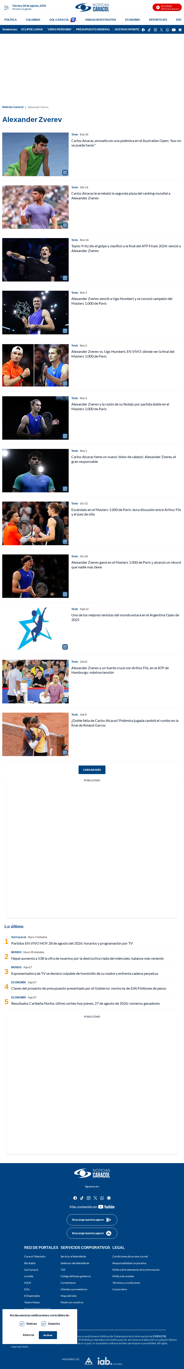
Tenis (74, 134)
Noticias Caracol (12, 107)
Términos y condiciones (126, 1282)
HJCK (27, 1282)
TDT (63, 1269)
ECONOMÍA (132, 19)
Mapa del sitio (69, 1295)
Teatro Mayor (32, 1302)
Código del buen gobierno (76, 1276)
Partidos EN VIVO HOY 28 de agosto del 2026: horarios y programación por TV (72, 943)
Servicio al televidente (73, 1256)
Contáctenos (68, 1282)
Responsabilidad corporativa (129, 1263)
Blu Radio (30, 1263)
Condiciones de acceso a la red (130, 1256)
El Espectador (32, 1295)
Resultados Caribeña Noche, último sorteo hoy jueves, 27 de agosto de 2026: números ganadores (85, 1003)
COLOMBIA (33, 19)
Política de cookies (123, 1276)
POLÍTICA (10, 19)
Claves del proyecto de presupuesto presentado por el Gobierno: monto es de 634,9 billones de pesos (88, 988)
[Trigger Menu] (6, 7)
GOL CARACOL (59, 19)
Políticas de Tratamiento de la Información (124, 1336)
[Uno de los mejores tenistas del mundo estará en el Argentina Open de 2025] (35, 629)
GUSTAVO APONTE (127, 29)
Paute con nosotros (72, 1302)
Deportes (54, 1323)
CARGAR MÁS (92, 769)
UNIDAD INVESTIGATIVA (100, 19)
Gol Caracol (31, 1269)
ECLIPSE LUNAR (32, 29)
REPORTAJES (158, 19)
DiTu (27, 1289)
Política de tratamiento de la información (136, 1269)
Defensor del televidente (75, 1263)
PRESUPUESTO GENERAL (93, 29)
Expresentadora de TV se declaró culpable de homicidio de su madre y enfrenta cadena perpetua (84, 973)
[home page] (92, 7)
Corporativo (119, 1289)
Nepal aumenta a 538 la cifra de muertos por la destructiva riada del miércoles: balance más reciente (87, 958)
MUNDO (16, 952)
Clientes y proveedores (74, 1289)
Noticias (31, 1323)
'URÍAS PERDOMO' (59, 29)
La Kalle (28, 1276)
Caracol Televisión (35, 1256)
